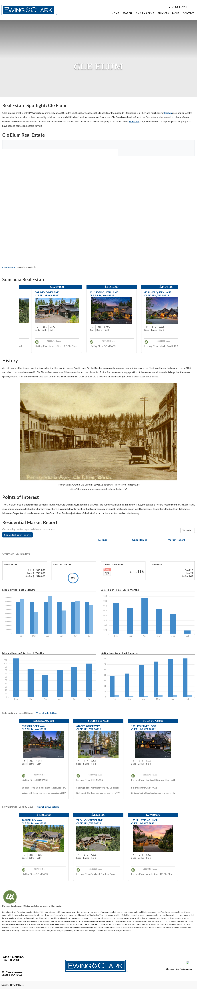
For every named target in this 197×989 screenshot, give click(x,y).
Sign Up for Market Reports (17, 534)
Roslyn (168, 112)
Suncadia (134, 121)
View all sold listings (46, 713)
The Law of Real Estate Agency (179, 969)
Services (163, 13)
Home (115, 13)
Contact (189, 13)
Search (127, 13)
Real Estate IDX (8, 267)
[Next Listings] (188, 321)
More (175, 13)
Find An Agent (144, 13)
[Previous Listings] (8, 321)
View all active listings (47, 806)
